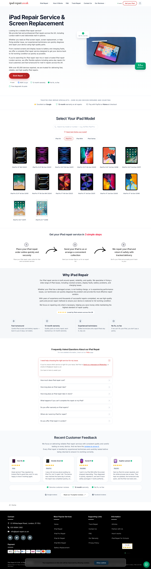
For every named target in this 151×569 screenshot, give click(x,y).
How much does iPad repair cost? (52, 380)
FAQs (88, 352)
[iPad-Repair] (19, 3)
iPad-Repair (20, 562)
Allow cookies (101, 563)
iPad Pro (68, 138)
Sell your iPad (130, 3)
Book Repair (18, 76)
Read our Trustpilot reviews (73, 495)
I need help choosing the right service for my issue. (59, 361)
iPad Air (58, 138)
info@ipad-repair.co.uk (19, 531)
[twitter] (17, 537)
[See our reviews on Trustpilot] (119, 3)
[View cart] (140, 3)
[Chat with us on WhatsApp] (146, 564)
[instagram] (23, 537)
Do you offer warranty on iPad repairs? (54, 407)
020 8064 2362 (16, 527)
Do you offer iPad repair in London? (53, 421)
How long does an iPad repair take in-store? (56, 394)
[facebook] (10, 537)
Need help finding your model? (76, 132)
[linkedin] (30, 537)
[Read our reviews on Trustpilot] (12, 82)
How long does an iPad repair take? (53, 387)
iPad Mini (79, 138)
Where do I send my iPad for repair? (53, 414)
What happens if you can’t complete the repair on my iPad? (62, 401)
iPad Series (92, 138)
